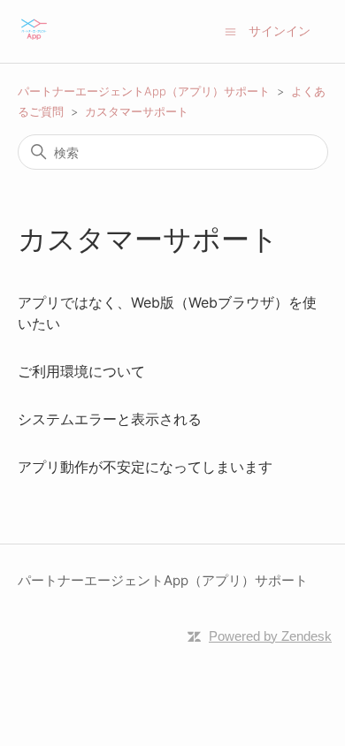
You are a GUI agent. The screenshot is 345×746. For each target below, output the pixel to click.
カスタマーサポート (136, 111)
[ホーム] (34, 40)
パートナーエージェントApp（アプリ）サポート (144, 91)
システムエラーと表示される (110, 419)
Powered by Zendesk (270, 635)
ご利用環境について (81, 371)
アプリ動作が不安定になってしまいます (145, 467)
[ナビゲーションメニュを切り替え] (230, 30)
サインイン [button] (279, 30)
